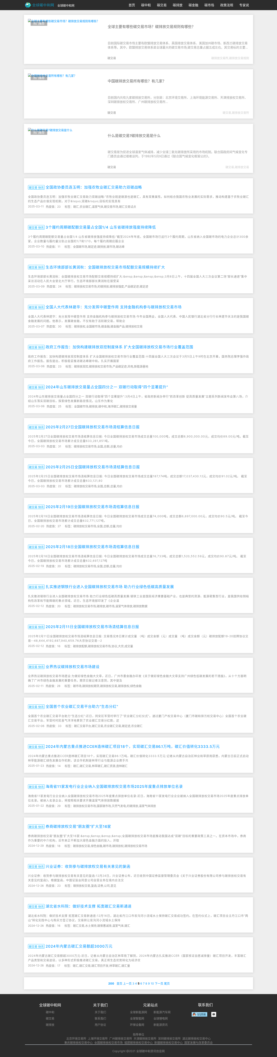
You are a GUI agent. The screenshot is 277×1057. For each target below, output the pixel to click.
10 (152, 983)
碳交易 (162, 5)
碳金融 (193, 5)
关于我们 (100, 1012)
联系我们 (100, 1018)
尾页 (167, 983)
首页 (132, 5)
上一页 (127, 983)
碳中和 (146, 5)
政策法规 (226, 5)
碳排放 (178, 5)
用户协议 (100, 1024)
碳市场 (209, 5)
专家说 (244, 5)
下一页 (159, 983)
